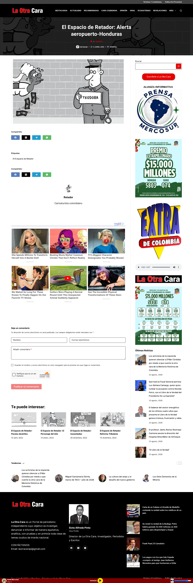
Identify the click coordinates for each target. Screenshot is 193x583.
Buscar (138, 61)
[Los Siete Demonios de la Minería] (146, 478)
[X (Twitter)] (26, 137)
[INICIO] (91, 41)
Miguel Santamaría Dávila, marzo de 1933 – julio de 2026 (79, 478)
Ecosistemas (144, 10)
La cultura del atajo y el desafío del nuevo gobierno (122, 478)
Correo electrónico (80, 340)
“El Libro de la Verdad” (159, 450)
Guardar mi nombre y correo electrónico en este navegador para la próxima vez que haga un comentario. (57, 365)
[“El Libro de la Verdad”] (140, 452)
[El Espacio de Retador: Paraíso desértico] (24, 419)
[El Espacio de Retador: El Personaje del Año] (53, 419)
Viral (132, 10)
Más (171, 10)
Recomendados (91, 10)
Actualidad (75, 10)
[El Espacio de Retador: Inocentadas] (83, 419)
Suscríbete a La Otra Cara (159, 77)
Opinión (123, 10)
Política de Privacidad (173, 2)
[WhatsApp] (47, 137)
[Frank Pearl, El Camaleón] (133, 544)
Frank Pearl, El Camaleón (153, 543)
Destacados (61, 10)
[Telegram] (36, 137)
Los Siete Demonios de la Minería (165, 478)
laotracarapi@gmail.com (31, 549)
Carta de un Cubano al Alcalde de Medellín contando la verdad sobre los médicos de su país (161, 510)
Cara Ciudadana (109, 10)
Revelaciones (160, 10)
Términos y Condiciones (152, 2)
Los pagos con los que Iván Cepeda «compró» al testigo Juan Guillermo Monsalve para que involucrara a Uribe (159, 560)
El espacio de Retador (23, 159)
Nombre (17, 340)
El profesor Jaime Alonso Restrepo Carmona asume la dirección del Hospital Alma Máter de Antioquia (165, 433)
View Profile (74, 531)
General (113, 47)
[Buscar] (181, 11)
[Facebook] (15, 137)
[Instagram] (85, 548)
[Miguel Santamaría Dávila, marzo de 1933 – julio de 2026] (59, 478)
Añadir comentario (22, 349)
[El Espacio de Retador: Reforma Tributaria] (113, 419)
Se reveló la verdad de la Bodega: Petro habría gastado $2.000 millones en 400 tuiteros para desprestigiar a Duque (159, 527)
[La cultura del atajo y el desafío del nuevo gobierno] (102, 478)
